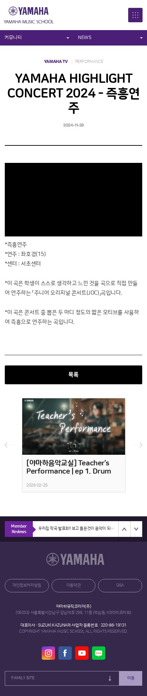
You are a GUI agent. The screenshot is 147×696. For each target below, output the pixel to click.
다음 (137, 445)
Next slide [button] (136, 529)
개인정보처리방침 (26, 585)
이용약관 (73, 585)
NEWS (84, 37)
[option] (73, 445)
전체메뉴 (135, 15)
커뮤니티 (13, 37)
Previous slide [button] (124, 529)
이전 (10, 445)
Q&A (120, 585)
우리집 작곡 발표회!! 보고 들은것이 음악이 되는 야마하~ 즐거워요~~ (78, 528)
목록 (73, 375)
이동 (131, 678)
